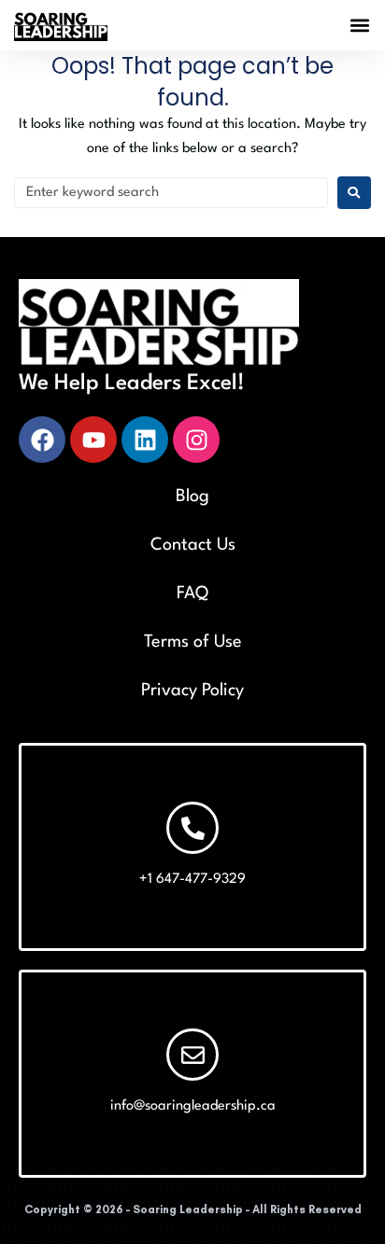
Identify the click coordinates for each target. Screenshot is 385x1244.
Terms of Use (193, 642)
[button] (360, 25)
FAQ (192, 593)
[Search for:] (171, 192)
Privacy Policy (192, 690)
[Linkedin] (144, 439)
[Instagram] (196, 439)
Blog (192, 496)
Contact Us (192, 545)
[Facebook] (42, 439)
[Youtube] (93, 439)
